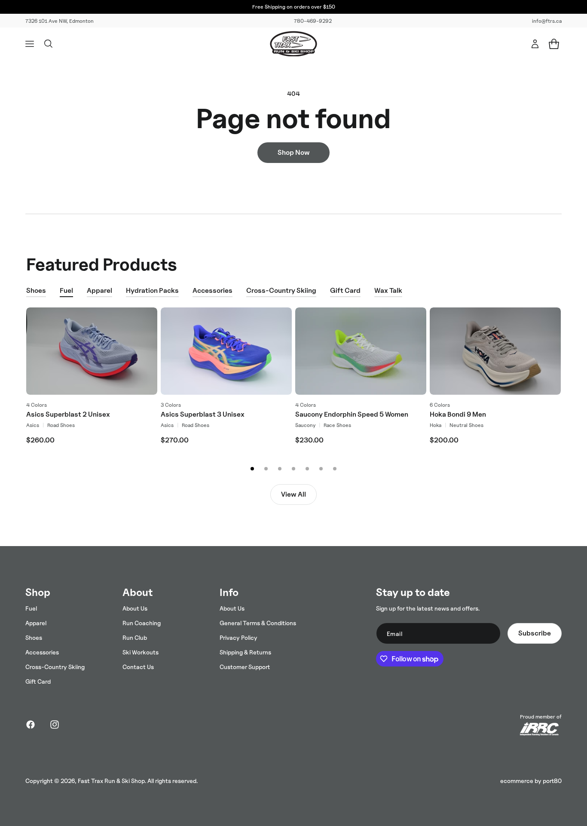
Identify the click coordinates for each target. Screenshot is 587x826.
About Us (134, 608)
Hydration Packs (152, 290)
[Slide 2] (266, 469)
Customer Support (245, 666)
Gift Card (345, 290)
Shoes (36, 290)
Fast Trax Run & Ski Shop (111, 780)
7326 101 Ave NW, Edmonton (59, 21)
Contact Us (138, 666)
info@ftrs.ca (547, 21)
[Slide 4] (293, 469)
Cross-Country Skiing (281, 290)
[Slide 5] (307, 469)
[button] (29, 43)
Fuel (66, 290)
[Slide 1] (252, 469)
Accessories (212, 290)
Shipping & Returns (245, 652)
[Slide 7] (335, 469)
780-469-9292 (313, 21)
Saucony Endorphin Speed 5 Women (351, 414)
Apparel (99, 290)
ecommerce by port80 (531, 780)
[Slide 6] (321, 469)
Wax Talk (388, 290)
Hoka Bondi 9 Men (458, 414)
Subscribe (534, 633)
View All (293, 494)
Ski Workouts (140, 652)
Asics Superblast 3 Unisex (203, 414)
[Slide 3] (280, 469)
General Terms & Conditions (258, 622)
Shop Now (294, 152)
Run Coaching (141, 622)
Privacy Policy (238, 637)
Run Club (134, 637)
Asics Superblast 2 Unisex (68, 414)
